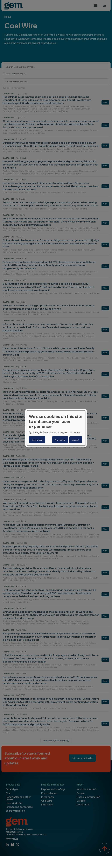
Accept (75, 439)
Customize (37, 439)
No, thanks (60, 439)
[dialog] (56, 428)
